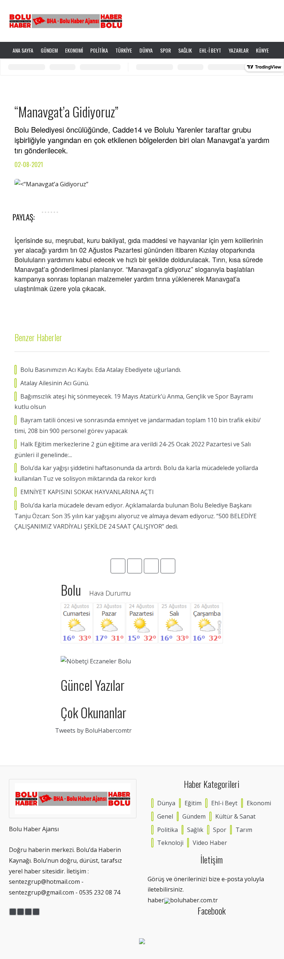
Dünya (146, 50)
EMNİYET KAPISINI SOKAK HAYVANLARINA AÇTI (87, 492)
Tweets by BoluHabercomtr (93, 730)
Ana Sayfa (23, 50)
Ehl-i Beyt (210, 50)
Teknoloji (170, 843)
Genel (165, 816)
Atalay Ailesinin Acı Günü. (54, 383)
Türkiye (123, 50)
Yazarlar (238, 50)
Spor (165, 50)
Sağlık (185, 50)
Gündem (49, 50)
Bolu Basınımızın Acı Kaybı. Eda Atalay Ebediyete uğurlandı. (100, 370)
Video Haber (210, 843)
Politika (99, 50)
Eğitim (193, 803)
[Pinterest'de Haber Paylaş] (57, 212)
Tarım (244, 830)
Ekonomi (74, 50)
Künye (262, 50)
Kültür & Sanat (235, 816)
